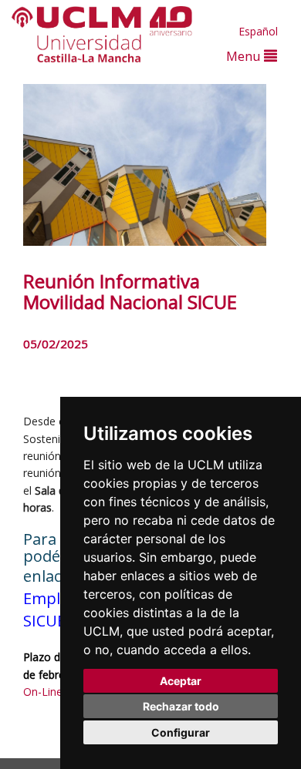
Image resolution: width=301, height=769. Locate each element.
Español (258, 31)
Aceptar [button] (180, 680)
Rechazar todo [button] (181, 706)
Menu (245, 56)
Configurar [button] (180, 732)
